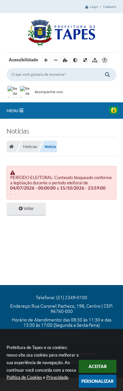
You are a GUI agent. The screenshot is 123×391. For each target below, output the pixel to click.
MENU (13, 110)
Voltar (28, 208)
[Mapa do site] (95, 60)
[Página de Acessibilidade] (104, 60)
